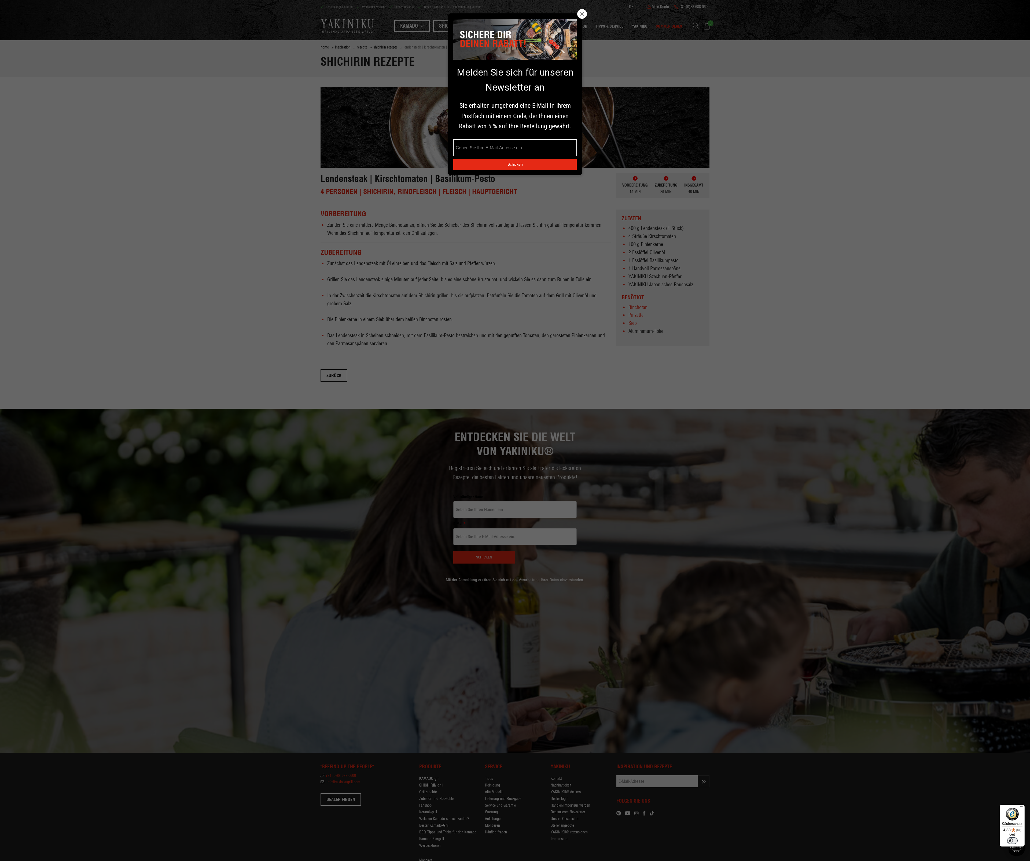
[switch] (1012, 840)
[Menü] (1021, 808)
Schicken (515, 164)
